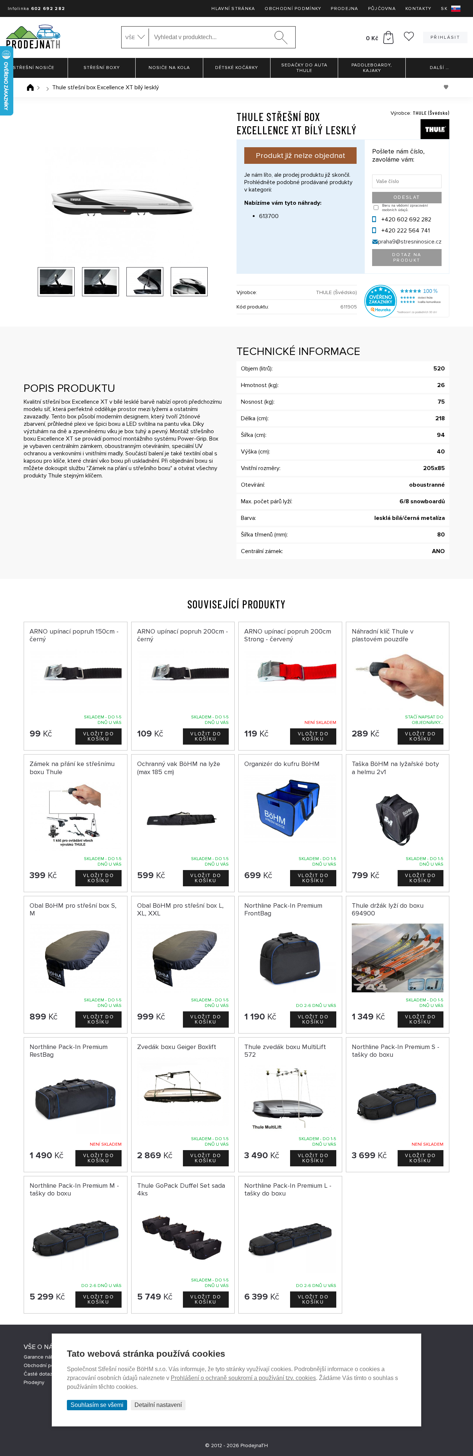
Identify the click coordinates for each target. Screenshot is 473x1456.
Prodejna (344, 8)
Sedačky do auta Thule (304, 67)
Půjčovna (382, 8)
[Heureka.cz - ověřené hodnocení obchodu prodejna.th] (406, 315)
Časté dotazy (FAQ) (46, 1374)
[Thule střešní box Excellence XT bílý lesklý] (123, 205)
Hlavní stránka (233, 8)
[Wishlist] (409, 39)
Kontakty (418, 8)
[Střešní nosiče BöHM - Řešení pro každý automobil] (33, 37)
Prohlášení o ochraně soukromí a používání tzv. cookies (243, 1378)
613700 (269, 216)
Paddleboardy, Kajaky (371, 67)
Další (439, 67)
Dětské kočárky (236, 67)
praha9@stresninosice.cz (410, 241)
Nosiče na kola (169, 67)
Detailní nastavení (158, 1405)
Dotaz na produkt (407, 257)
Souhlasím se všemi (97, 1405)
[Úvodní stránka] (30, 87)
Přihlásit (445, 37)
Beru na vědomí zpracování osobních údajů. (405, 207)
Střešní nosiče (33, 67)
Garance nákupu (43, 1357)
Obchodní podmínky (293, 8)
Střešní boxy (102, 67)
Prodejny (34, 1382)
